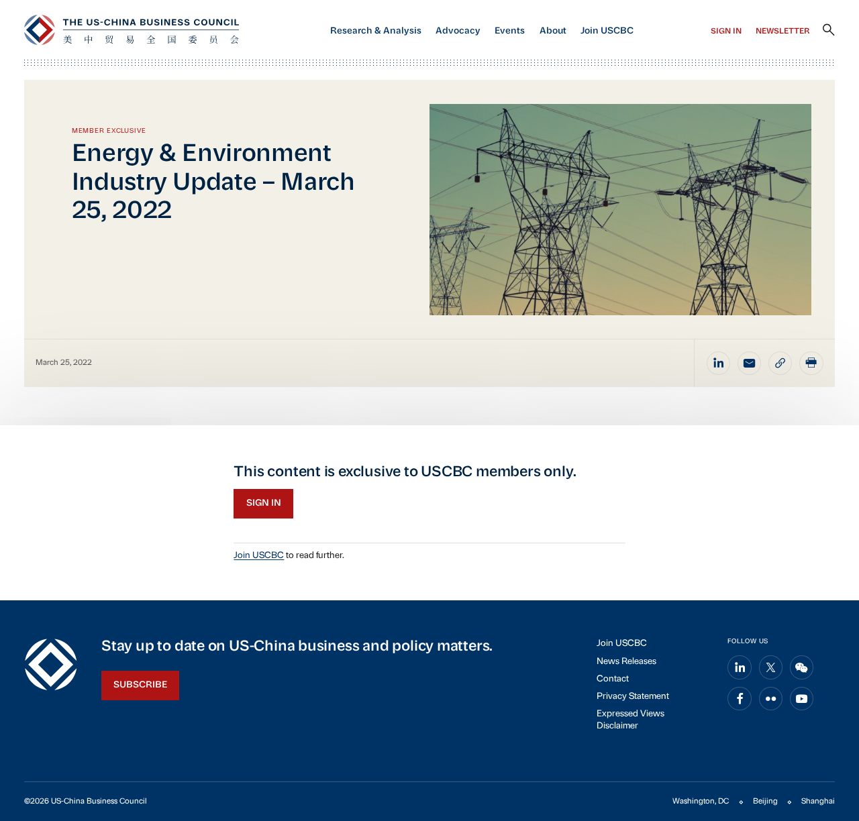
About (553, 31)
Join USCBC (607, 31)
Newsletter (783, 32)
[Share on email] (750, 363)
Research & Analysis (375, 31)
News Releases (626, 661)
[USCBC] (131, 30)
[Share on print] (811, 363)
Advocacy (458, 31)
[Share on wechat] (802, 667)
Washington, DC (700, 802)
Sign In (726, 32)
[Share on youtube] (802, 699)
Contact (613, 679)
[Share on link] (780, 363)
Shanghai (818, 802)
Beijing (765, 802)
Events (510, 31)
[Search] (829, 30)
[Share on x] (771, 667)
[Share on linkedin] (719, 363)
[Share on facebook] (739, 699)
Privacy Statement (633, 696)
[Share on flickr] (771, 699)
